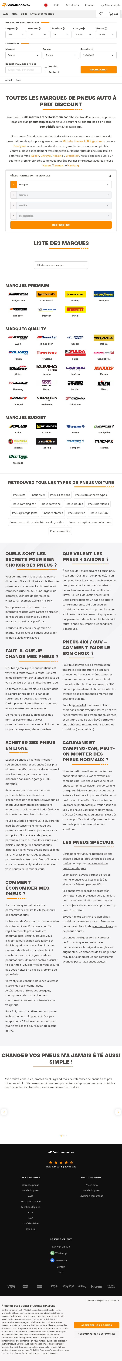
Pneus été (19, 495)
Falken (35, 155)
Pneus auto (91, 1184)
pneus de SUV (105, 684)
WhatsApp (61, 1253)
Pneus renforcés (53, 513)
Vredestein (72, 155)
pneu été (36, 1016)
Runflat (53, 66)
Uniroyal (46, 155)
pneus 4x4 (79, 705)
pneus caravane (96, 781)
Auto (6, 13)
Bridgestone (94, 141)
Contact (90, 5)
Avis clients (72, 5)
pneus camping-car (74, 785)
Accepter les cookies (96, 1325)
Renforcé (54, 72)
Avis (30, 1195)
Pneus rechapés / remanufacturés (90, 522)
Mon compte (112, 5)
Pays (30, 1217)
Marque (10, 48)
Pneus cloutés (74, 504)
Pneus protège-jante (24, 513)
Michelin (68, 141)
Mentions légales (30, 1206)
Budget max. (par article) (20, 63)
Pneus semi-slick (60, 531)
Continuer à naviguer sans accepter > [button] (102, 1300)
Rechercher (98, 69)
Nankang (73, 165)
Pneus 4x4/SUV (99, 513)
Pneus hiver (37, 495)
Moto (15, 13)
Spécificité (87, 48)
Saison (47, 48)
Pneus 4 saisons (60, 495)
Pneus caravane (51, 504)
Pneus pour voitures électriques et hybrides (37, 522)
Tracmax (57, 165)
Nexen (46, 165)
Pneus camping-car (24, 504)
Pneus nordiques (98, 504)
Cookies (30, 1228)
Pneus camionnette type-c (91, 495)
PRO (56, 5)
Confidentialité (30, 1223)
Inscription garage (30, 1201)
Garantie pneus (30, 1184)
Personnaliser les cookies (96, 1334)
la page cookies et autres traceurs (41, 1353)
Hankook (80, 141)
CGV (30, 1212)
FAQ (61, 1272)
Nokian (56, 155)
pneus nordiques (102, 926)
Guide (24, 13)
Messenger (62, 1260)
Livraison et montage (42, 13)
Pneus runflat (76, 513)
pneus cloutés (97, 961)
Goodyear (20, 146)
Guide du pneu (30, 1190)
